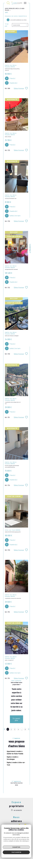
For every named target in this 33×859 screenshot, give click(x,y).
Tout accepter (16, 852)
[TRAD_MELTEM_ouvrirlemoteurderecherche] (8, 3)
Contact (30, 248)
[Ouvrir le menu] (25, 3)
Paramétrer (16, 847)
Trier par (7, 25)
